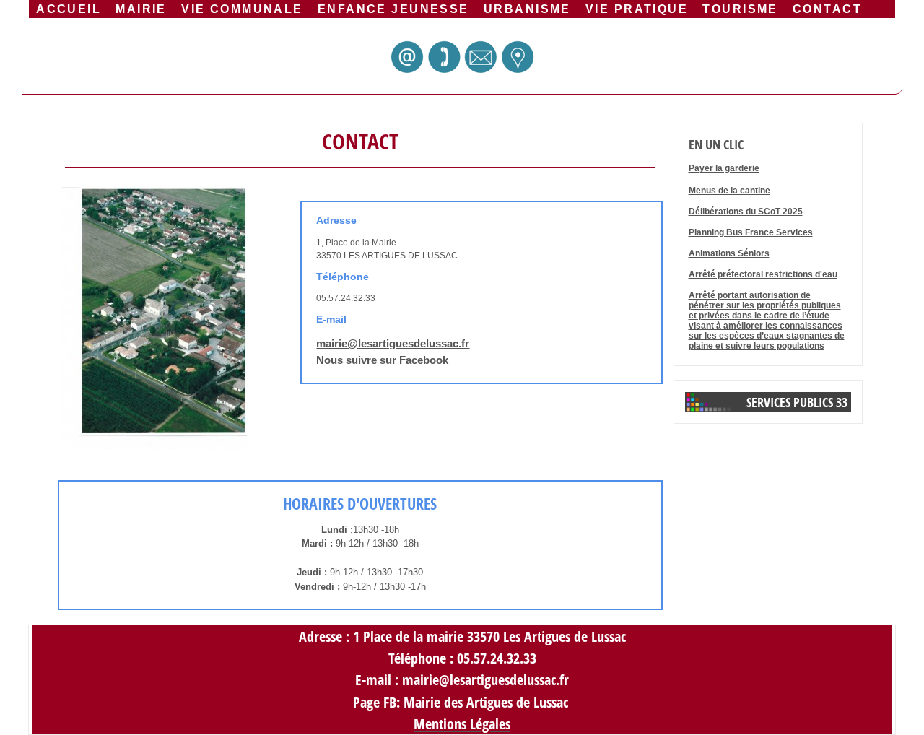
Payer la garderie (724, 168)
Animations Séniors (729, 253)
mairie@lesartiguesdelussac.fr (392, 343)
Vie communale (242, 8)
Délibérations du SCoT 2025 (746, 211)
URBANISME (527, 8)
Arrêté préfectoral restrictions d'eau (763, 274)
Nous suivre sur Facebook (382, 360)
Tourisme (739, 8)
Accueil (68, 8)
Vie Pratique (636, 8)
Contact (827, 8)
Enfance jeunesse (393, 8)
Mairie (141, 8)
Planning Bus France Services (751, 232)
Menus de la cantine (729, 191)
